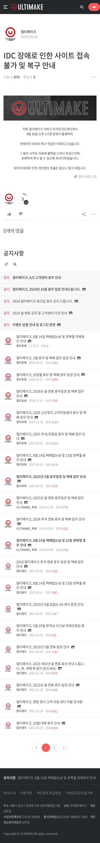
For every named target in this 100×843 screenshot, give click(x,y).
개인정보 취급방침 (49, 792)
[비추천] (21, 214)
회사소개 (9, 792)
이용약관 (26, 792)
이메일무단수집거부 (79, 792)
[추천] (9, 214)
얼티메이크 (28, 31)
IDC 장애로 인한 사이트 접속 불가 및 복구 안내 (46, 60)
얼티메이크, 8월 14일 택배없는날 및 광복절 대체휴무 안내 (57, 777)
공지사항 (13, 253)
